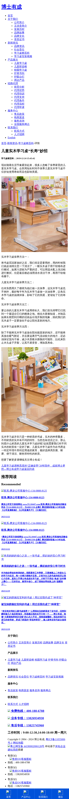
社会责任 (19, 49)
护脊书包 (19, 73)
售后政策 (19, 114)
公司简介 (19, 22)
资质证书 (19, 39)
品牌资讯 (19, 46)
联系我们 (13, 127)
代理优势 (19, 90)
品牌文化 (19, 36)
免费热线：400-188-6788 (27, 711)
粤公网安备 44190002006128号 (27, 746)
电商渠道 (19, 117)
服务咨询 (19, 120)
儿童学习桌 (20, 63)
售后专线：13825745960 (27, 725)
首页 (10, 15)
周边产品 (19, 80)
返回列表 (29, 469)
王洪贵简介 (20, 25)
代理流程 (19, 103)
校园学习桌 (20, 69)
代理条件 (19, 100)
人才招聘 (19, 134)
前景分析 (19, 86)
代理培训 (19, 93)
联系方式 (19, 131)
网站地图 (18, 742)
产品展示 (13, 59)
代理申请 (19, 107)
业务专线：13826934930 (27, 718)
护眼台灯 (19, 76)
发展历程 (19, 29)
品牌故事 (19, 32)
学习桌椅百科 (22, 53)
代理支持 (19, 97)
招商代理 (13, 83)
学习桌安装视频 (23, 56)
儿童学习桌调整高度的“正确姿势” (20, 465)
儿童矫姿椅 (20, 66)
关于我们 (13, 19)
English (11, 137)
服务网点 (45, 690)
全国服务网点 (22, 124)
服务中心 (13, 110)
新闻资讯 (13, 42)
